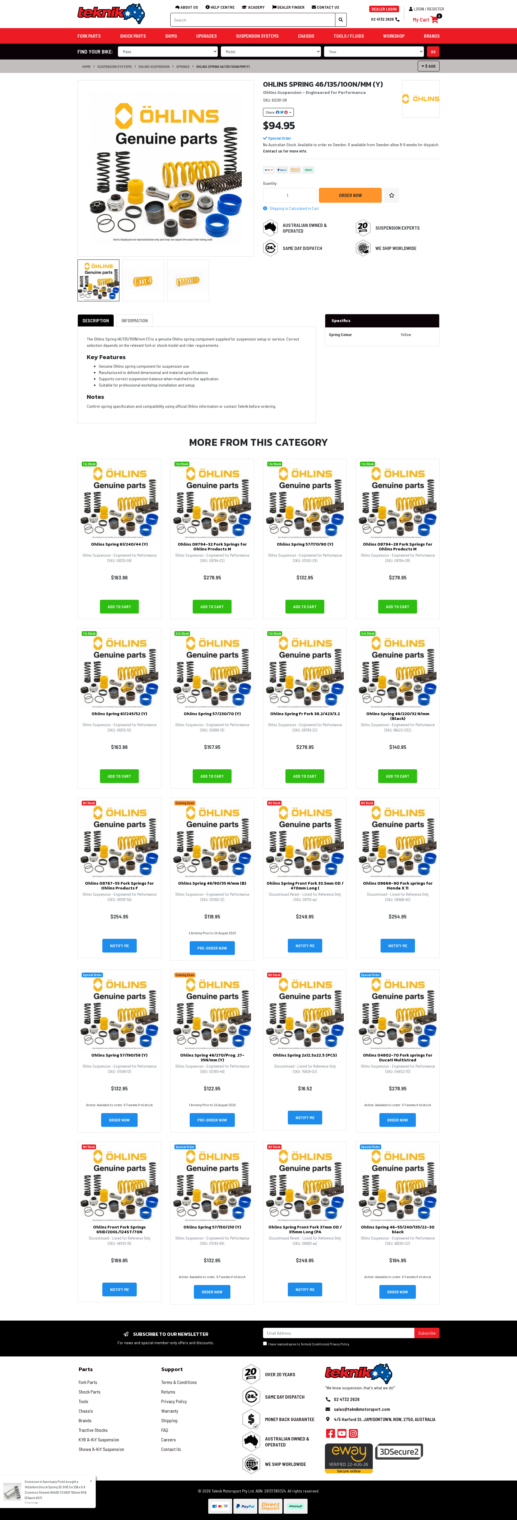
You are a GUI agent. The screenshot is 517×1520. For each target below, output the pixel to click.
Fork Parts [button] (89, 36)
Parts (86, 1369)
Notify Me (119, 945)
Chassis (86, 1411)
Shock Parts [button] (133, 36)
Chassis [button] (306, 36)
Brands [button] (432, 36)
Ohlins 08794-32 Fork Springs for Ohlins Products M (212, 547)
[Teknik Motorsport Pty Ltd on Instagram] (353, 1435)
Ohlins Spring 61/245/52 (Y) (119, 714)
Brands (85, 1420)
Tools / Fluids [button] (349, 36)
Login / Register (429, 8)
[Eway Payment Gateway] (349, 1457)
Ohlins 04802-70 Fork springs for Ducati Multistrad (397, 1057)
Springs (183, 66)
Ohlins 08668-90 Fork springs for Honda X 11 (398, 886)
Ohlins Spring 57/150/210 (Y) (212, 1227)
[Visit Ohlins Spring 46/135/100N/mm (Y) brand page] (421, 98)
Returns (168, 1391)
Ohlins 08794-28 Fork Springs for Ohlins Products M (397, 547)
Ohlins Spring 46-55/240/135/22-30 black (397, 1229)
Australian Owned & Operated (305, 228)
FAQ (164, 1430)
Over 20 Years (280, 1374)
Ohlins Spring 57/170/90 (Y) (305, 544)
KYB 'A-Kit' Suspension (99, 1439)
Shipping (169, 1420)
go (433, 51)
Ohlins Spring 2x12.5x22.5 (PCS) (305, 1055)
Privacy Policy (339, 1344)
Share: (271, 112)
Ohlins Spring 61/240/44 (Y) (119, 544)
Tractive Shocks (93, 1430)
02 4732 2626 (382, 19)
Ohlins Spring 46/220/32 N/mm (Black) (397, 716)
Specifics (341, 321)
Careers (168, 1439)
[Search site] (341, 20)
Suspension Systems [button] (257, 36)
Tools (83, 1401)
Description (96, 320)
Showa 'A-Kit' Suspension (101, 1449)
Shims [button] (171, 36)
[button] (391, 195)
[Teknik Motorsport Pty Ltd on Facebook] (330, 1435)
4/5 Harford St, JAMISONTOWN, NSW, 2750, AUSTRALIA (384, 1419)
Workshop (394, 36)
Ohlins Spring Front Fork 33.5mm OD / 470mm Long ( (305, 886)
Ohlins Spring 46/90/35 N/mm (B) (212, 883)
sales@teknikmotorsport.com (362, 1409)
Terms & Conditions (314, 1344)
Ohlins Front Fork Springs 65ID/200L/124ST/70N (119, 1229)
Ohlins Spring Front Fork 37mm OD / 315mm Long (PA (305, 1229)
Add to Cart (119, 606)
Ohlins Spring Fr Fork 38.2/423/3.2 (305, 714)
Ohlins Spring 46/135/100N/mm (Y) (223, 66)
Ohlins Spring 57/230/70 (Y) (212, 714)
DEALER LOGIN (384, 8)
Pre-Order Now (212, 947)
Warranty (169, 1411)
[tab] (95, 320)
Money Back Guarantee (289, 1419)
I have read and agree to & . (308, 1344)
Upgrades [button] (206, 36)
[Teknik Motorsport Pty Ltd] (111, 13)
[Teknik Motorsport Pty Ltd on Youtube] (341, 1435)
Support (172, 1369)
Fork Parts (88, 1382)
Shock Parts (90, 1391)
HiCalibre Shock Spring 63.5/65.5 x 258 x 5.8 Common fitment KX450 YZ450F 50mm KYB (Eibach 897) (55, 1492)
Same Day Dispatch (302, 248)
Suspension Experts (397, 228)
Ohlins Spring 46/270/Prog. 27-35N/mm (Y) (212, 1057)
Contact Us (171, 1449)
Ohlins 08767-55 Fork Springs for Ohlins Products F (119, 886)
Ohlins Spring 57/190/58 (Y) (119, 1055)
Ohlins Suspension (154, 66)
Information (134, 320)
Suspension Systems (114, 66)
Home (86, 66)
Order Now (350, 195)
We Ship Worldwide (395, 248)
